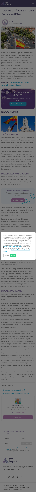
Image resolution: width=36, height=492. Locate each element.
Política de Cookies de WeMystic (12, 247)
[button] (7, 255)
